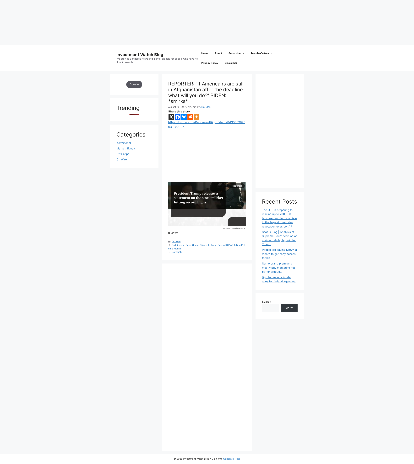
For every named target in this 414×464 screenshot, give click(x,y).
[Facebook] (177, 117)
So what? (177, 252)
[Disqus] (207, 314)
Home (204, 53)
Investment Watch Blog (139, 54)
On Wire (176, 241)
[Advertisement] (97, 22)
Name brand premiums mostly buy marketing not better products (278, 267)
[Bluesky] (184, 117)
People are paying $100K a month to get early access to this (279, 254)
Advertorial (123, 143)
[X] (171, 117)
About (218, 53)
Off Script (122, 154)
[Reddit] (190, 117)
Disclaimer (231, 62)
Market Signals (126, 148)
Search (266, 301)
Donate (134, 84)
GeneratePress (231, 458)
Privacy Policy (209, 62)
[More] (196, 117)
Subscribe (235, 53)
